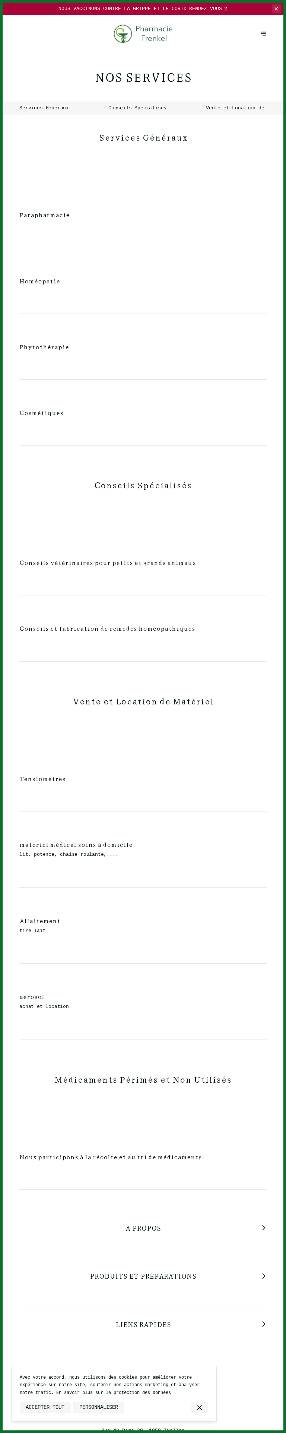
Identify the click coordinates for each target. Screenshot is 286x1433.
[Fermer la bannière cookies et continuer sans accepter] (199, 1407)
